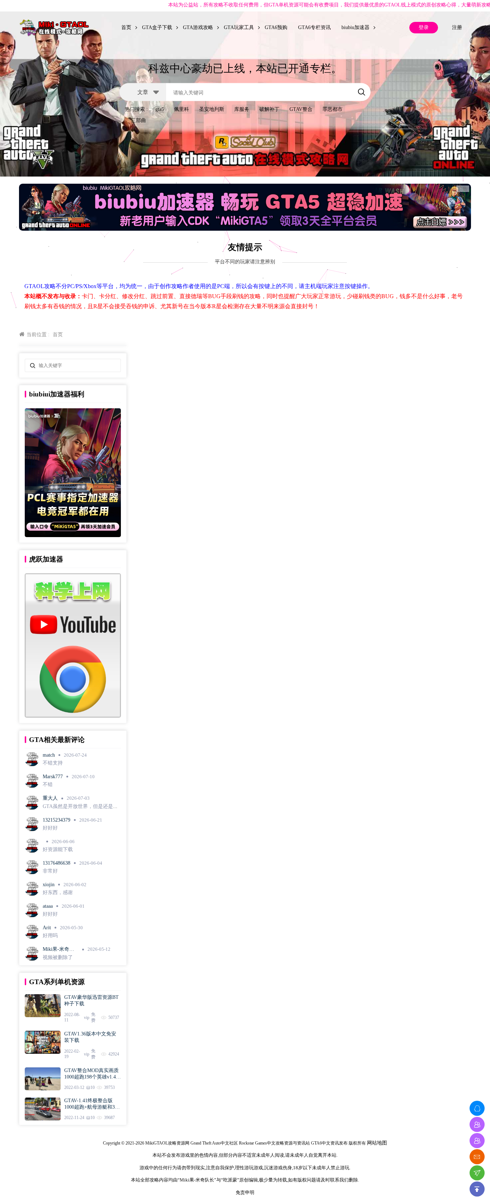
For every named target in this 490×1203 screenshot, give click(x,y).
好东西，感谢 (58, 892)
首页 (126, 27)
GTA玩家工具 (239, 27)
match (49, 755)
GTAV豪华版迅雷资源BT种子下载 (91, 1000)
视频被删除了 (58, 957)
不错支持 (53, 763)
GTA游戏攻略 (198, 27)
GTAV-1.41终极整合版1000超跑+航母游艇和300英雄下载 (92, 1104)
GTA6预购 (276, 27)
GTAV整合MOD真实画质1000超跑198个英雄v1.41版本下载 (91, 1074)
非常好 (50, 871)
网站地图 (377, 1143)
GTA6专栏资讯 (314, 27)
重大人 (50, 798)
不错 (48, 784)
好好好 (50, 828)
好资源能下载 (58, 849)
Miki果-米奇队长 (58, 949)
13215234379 (56, 820)
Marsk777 (53, 776)
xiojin (49, 884)
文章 (142, 92)
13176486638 (56, 863)
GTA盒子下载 (157, 27)
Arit (47, 927)
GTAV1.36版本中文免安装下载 (90, 1037)
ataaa (48, 906)
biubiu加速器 (355, 27)
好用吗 (50, 935)
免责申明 (245, 1192)
